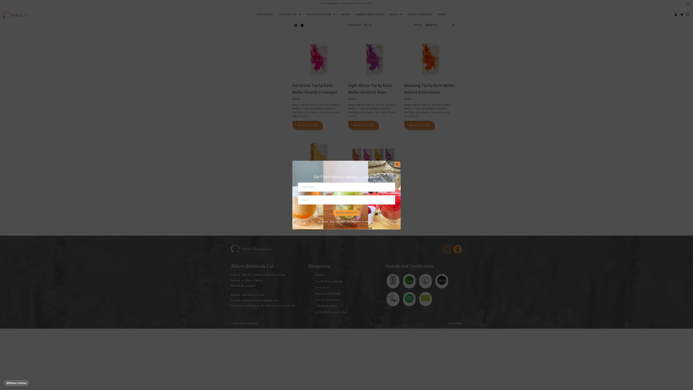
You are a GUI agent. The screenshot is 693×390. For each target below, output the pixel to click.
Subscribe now (346, 213)
